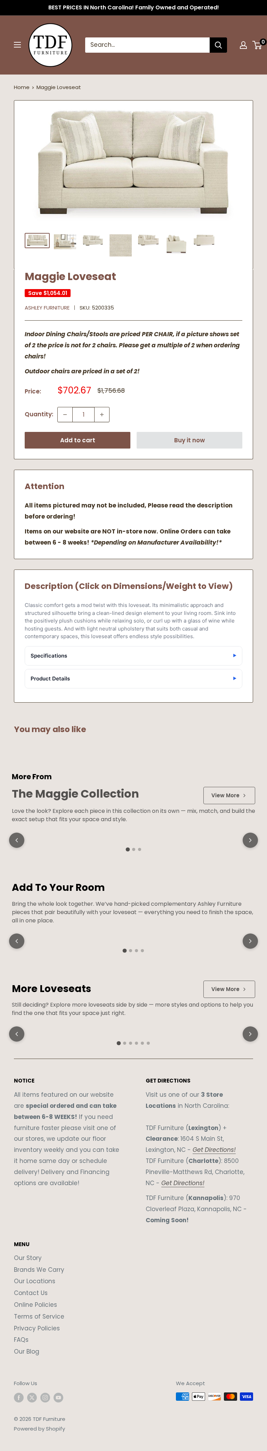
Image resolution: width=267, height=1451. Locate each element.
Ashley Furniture (47, 307)
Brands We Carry (39, 1270)
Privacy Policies (37, 1328)
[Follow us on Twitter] (32, 1397)
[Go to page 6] (148, 1043)
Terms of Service (39, 1316)
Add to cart (77, 440)
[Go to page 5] (142, 1043)
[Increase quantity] (102, 414)
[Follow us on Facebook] (19, 1397)
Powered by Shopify (39, 1428)
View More (225, 795)
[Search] (218, 45)
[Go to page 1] (128, 850)
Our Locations (34, 1281)
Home (22, 87)
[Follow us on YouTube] (58, 1397)
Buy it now (189, 440)
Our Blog (26, 1351)
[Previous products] (16, 840)
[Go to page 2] (133, 849)
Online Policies (35, 1305)
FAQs (21, 1340)
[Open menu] (17, 44)
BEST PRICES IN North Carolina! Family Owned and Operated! (133, 7)
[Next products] (250, 840)
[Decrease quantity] (65, 414)
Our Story (28, 1258)
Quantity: (39, 414)
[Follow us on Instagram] (45, 1397)
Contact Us (31, 1293)
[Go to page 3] (139, 849)
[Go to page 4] (142, 950)
